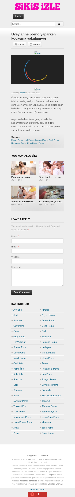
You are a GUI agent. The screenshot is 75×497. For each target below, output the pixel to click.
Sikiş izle (46, 390)
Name (14, 236)
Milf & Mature (48, 352)
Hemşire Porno (49, 342)
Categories (31, 455)
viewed (44, 455)
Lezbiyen (46, 347)
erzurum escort (37, 489)
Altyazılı (17, 310)
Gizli (44, 331)
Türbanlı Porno (49, 406)
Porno (45, 363)
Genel (16, 331)
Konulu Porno (17, 140)
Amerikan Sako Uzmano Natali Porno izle (31, 201)
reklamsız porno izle (28, 481)
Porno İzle (18, 368)
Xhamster (46, 422)
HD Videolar (19, 342)
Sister (16, 395)
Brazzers (17, 320)
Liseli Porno (28, 140)
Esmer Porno (48, 320)
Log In (18, 16)
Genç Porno (48, 326)
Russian (17, 379)
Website (15, 257)
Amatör (45, 310)
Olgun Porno (48, 358)
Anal (15, 315)
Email (14, 246)
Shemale (17, 390)
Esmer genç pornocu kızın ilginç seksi (30, 177)
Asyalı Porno (48, 315)
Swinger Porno (20, 401)
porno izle (55, 474)
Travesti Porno (20, 406)
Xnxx (16, 427)
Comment (16, 267)
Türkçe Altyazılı (50, 411)
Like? (21, 44)
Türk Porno (54, 140)
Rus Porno (47, 374)
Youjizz (17, 433)
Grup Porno (19, 336)
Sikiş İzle (51, 484)
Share (36, 44)
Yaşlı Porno (47, 427)
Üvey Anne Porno (18, 143)
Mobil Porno (19, 358)
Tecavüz (46, 401)
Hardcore (46, 336)
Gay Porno (18, 326)
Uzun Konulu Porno (35, 143)
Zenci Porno (48, 433)
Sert (15, 385)
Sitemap (59, 484)
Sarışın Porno (49, 379)
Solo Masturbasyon (51, 395)
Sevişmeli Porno (41, 140)
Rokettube (18, 374)
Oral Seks (18, 363)
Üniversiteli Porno (22, 417)
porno (22, 93)
